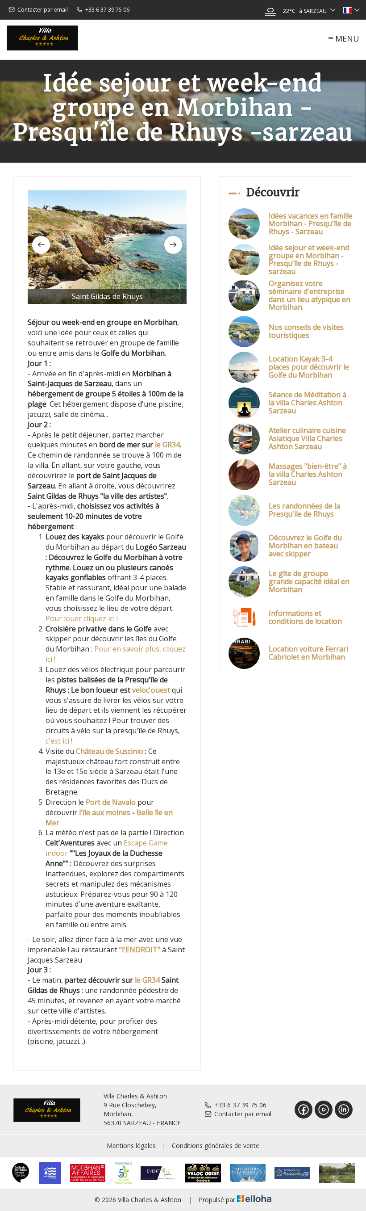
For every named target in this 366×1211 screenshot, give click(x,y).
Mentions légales (131, 1145)
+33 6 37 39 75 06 (240, 1105)
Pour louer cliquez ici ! (82, 618)
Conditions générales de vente (215, 1145)
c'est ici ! (59, 741)
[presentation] (41, 245)
